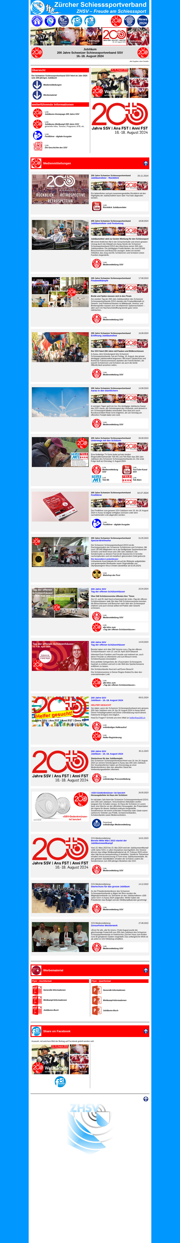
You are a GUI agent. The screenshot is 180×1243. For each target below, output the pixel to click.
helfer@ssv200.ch (137, 718)
